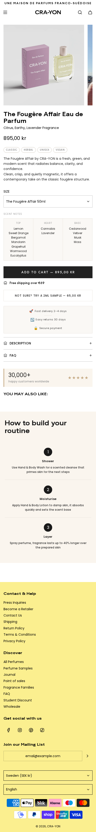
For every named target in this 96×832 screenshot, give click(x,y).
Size (6, 191)
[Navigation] (5, 12)
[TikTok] (42, 730)
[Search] (80, 12)
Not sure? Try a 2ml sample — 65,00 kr (48, 296)
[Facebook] (8, 730)
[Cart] (90, 12)
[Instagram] (20, 730)
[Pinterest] (31, 730)
